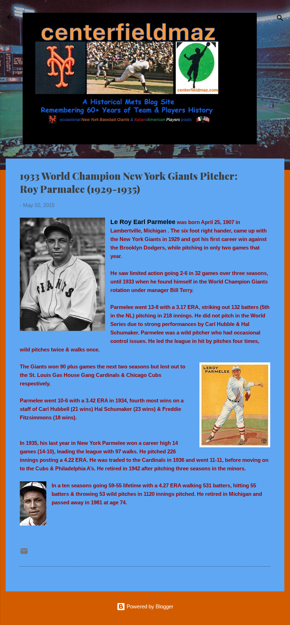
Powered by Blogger (149, 606)
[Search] (280, 19)
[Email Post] (24, 553)
